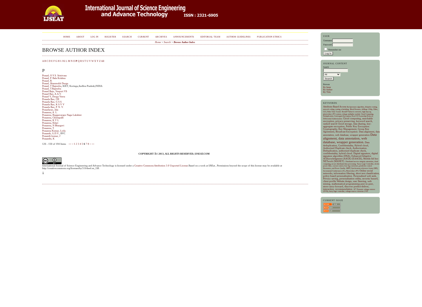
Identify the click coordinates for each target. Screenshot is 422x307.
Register (110, 37)
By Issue (327, 87)
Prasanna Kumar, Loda (53, 130)
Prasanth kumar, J (51, 136)
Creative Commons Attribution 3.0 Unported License (161, 165)
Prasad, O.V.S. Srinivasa (54, 75)
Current (143, 37)
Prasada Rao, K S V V (53, 104)
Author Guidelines (238, 37)
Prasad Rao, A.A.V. (52, 94)
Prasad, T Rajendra (51, 86)
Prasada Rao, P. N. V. (53, 107)
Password (327, 44)
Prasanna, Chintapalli (53, 117)
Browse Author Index (184, 42)
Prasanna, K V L (50, 120)
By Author (327, 89)
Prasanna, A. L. (50, 112)
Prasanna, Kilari (50, 122)
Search (127, 37)
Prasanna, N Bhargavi (53, 125)
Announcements (183, 37)
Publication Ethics (269, 37)
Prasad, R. (47, 80)
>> (93, 144)
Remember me (334, 49)
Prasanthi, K (48, 138)
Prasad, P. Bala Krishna (53, 78)
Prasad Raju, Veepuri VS (54, 91)
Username (327, 40)
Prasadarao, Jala (50, 109)
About (80, 37)
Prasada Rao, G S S (52, 101)
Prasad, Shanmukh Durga (55, 83)
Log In (94, 37)
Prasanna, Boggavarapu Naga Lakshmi (62, 115)
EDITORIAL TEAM (210, 37)
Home (66, 37)
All (102, 61)
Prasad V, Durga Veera (53, 96)
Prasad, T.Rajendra (51, 88)
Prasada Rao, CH (50, 99)
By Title (327, 92)
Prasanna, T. (48, 128)
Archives (161, 37)
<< (70, 144)
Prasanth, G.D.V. (50, 133)
